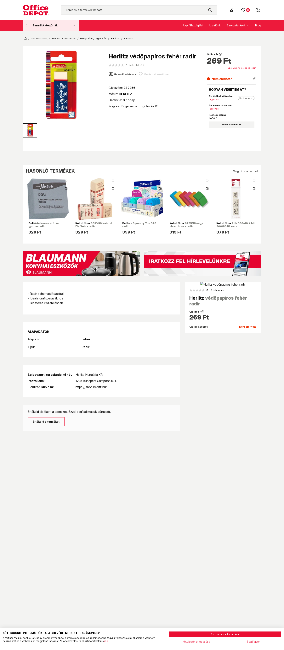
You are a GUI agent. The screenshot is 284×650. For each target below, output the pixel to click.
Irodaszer (70, 38)
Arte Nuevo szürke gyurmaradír (43, 225)
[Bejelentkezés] (232, 9)
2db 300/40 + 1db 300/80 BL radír (235, 225)
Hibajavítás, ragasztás (93, 38)
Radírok (115, 38)
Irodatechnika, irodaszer (45, 38)
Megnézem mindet (245, 171)
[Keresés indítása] (210, 10)
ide (106, 641)
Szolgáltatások (236, 25)
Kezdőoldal (25, 38)
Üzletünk (215, 25)
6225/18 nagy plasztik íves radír (186, 225)
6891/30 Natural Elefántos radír (93, 225)
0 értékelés (215, 290)
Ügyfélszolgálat (193, 25)
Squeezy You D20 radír (139, 225)
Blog (258, 25)
